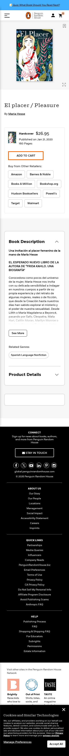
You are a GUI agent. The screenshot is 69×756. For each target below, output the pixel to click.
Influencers (34, 555)
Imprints (34, 528)
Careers (34, 523)
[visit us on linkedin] (39, 465)
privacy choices (51, 735)
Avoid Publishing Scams (34, 599)
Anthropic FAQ (34, 604)
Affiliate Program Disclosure (34, 594)
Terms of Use (34, 575)
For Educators (34, 636)
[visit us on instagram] (54, 465)
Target (15, 203)
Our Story (34, 493)
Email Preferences (34, 570)
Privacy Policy (34, 579)
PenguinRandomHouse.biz (34, 565)
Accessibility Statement (34, 518)
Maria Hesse (16, 114)
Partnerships (34, 545)
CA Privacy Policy (34, 584)
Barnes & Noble (40, 174)
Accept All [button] (56, 744)
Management (34, 508)
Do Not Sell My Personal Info (34, 589)
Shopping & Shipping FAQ (34, 631)
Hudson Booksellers (24, 194)
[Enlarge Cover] (64, 84)
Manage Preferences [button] (17, 742)
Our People (34, 498)
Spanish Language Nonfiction (28, 355)
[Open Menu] (7, 16)
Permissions (34, 646)
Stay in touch (36, 453)
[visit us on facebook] (16, 465)
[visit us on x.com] (23, 465)
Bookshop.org (49, 184)
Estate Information (34, 651)
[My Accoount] (53, 15)
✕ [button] (64, 710)
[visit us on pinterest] (46, 465)
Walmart (33, 203)
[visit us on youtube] (31, 465)
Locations (34, 503)
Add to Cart (26, 156)
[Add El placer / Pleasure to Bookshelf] (64, 26)
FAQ (34, 626)
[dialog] (34, 730)
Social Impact (34, 513)
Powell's (51, 194)
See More (18, 333)
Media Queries (34, 550)
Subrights (34, 641)
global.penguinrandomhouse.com (34, 471)
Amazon (16, 174)
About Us (34, 488)
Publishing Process (34, 621)
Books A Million (21, 184)
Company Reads (34, 560)
